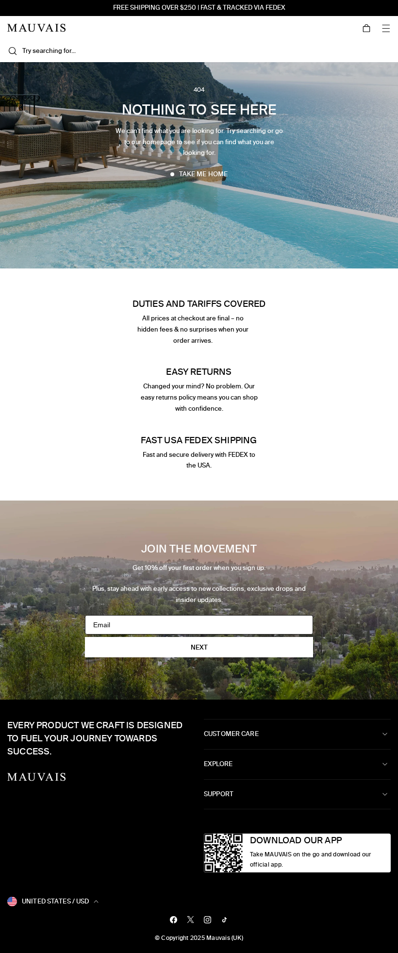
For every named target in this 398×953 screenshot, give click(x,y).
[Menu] (386, 28)
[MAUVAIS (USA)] (36, 28)
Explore (218, 764)
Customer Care (231, 733)
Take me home (203, 174)
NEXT (199, 647)
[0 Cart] (366, 28)
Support (218, 794)
